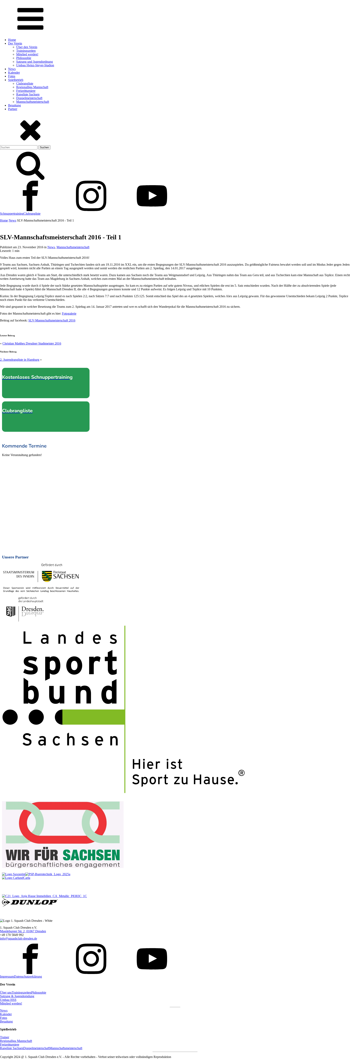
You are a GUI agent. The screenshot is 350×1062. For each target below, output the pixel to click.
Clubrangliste (24, 83)
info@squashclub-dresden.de (18, 938)
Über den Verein (26, 47)
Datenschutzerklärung (28, 976)
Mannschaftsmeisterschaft (32, 101)
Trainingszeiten (26, 50)
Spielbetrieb (15, 80)
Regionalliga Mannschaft (32, 87)
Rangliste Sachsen (27, 94)
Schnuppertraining (11, 213)
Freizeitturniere (25, 90)
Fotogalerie (69, 313)
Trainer (4, 1037)
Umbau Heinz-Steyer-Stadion (35, 65)
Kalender (14, 72)
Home (12, 39)
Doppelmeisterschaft (29, 98)
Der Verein (15, 43)
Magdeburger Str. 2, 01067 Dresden (23, 931)
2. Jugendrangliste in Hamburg (19, 359)
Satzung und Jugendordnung (34, 61)
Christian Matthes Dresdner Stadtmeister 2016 (31, 343)
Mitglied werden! (27, 54)
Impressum (7, 976)
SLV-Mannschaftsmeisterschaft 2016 (51, 320)
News (12, 69)
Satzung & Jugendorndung (17, 996)
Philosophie (23, 58)
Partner (12, 109)
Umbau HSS (8, 1000)
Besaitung (14, 105)
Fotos (11, 76)
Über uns (6, 992)
